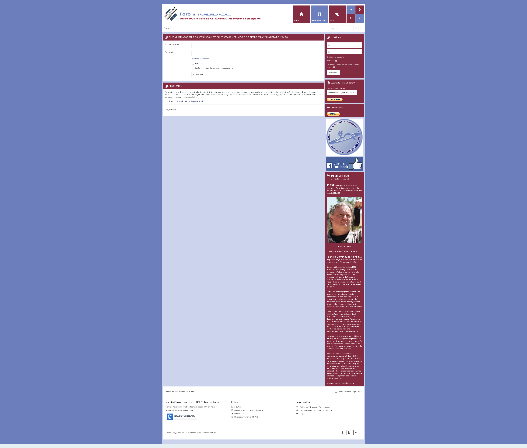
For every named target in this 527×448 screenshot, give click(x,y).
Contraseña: (170, 52)
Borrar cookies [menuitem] (344, 392)
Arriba (359, 392)
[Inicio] (212, 14)
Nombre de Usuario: (173, 44)
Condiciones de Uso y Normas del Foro (316, 410)
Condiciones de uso (173, 101)
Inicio (168, 28)
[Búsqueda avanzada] (360, 28)
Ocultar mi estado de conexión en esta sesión (213, 68)
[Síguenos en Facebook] (342, 432)
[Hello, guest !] (351, 18)
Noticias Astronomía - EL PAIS (246, 417)
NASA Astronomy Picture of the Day (249, 410)
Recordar (198, 63)
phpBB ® (180, 432)
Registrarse (171, 109)
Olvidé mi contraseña (200, 58)
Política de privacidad (193, 101)
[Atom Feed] (349, 432)
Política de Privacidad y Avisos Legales (315, 407)
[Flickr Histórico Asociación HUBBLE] (356, 432)
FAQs (302, 413)
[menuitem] (351, 9)
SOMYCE (237, 407)
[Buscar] (355, 28)
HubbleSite (239, 413)
